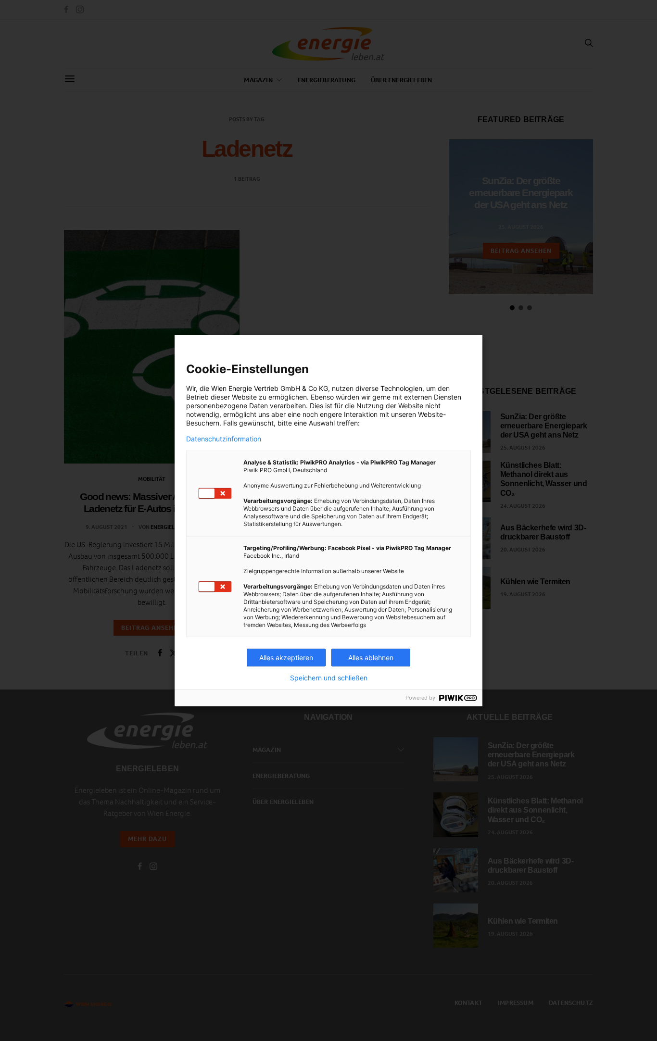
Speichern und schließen (328, 678)
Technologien (401, 388)
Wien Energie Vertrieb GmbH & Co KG (269, 388)
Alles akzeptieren (286, 657)
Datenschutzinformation (223, 439)
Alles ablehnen (370, 657)
